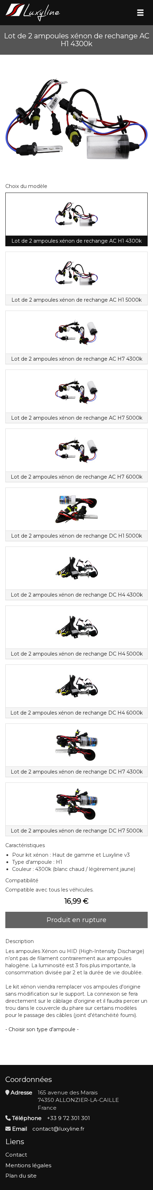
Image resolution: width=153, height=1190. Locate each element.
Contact (16, 1154)
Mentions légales (28, 1165)
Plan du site (21, 1175)
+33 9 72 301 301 (68, 1118)
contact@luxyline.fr (58, 1128)
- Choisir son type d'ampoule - (42, 1029)
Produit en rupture (76, 920)
